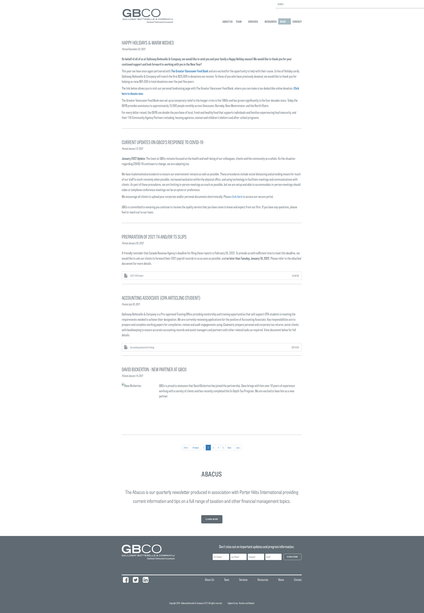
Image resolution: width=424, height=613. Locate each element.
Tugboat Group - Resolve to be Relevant (241, 603)
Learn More (211, 519)
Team (238, 21)
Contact (297, 21)
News (283, 21)
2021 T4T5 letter (136, 276)
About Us (227, 21)
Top (317, 608)
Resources (271, 21)
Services (253, 21)
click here (236, 196)
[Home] (149, 15)
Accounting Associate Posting (142, 347)
